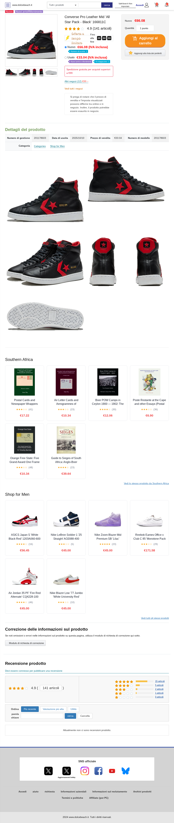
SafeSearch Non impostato (125, 5)
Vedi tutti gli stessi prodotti (155, 618)
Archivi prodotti (142, 791)
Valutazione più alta (53, 709)
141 (51, 688)
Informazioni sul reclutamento (109, 791)
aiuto (36, 791)
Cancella (85, 715)
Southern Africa (146, 483)
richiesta (50, 791)
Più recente (30, 709)
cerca (107, 5)
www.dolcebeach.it (22, 5)
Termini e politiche (72, 797)
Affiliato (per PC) (98, 797)
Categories (40, 146)
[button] (166, 4)
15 (160, 681)
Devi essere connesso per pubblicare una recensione (33, 670)
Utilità (73, 709)
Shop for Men (57, 146)
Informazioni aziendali (73, 791)
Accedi (140, 5)
